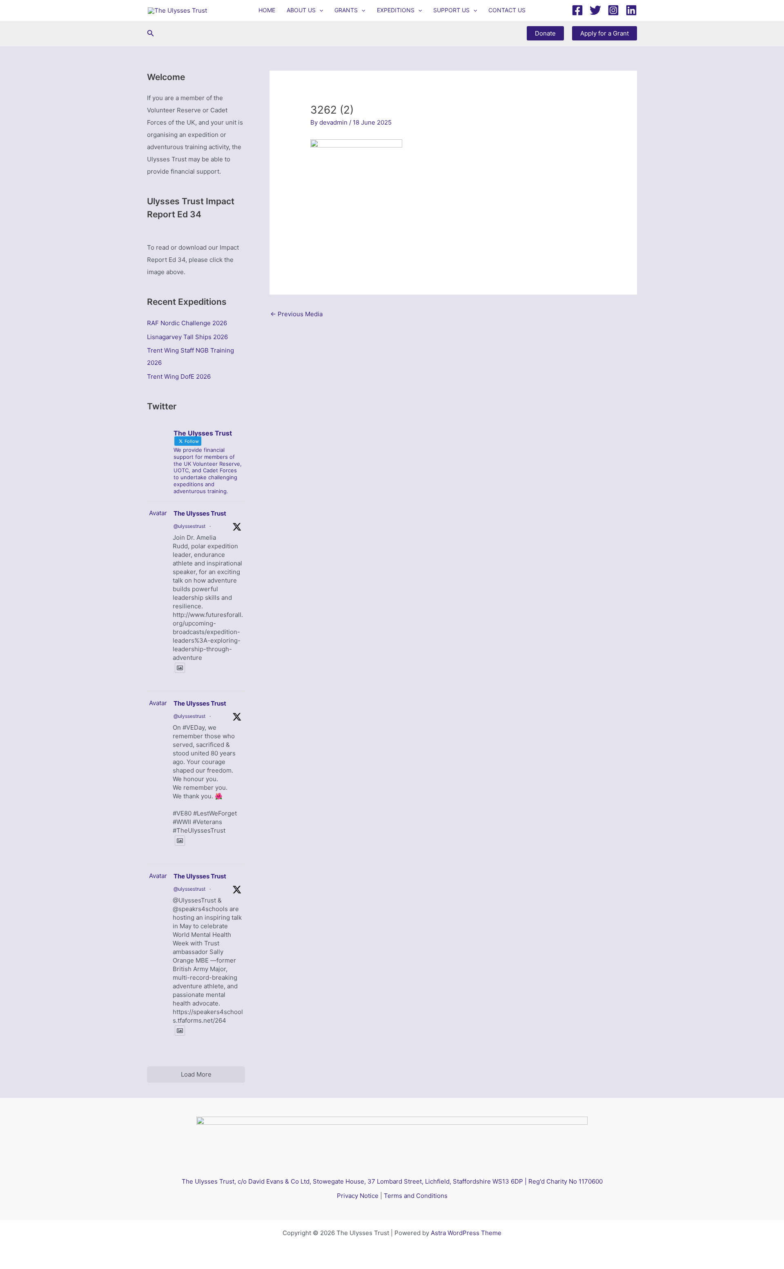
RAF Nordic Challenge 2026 (187, 323)
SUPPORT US (451, 10)
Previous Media (296, 314)
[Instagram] (613, 10)
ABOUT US (301, 10)
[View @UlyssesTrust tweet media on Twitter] (180, 668)
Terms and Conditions (416, 1196)
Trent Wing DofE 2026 (179, 376)
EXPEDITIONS (395, 10)
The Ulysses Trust (200, 513)
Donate (545, 33)
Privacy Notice (358, 1196)
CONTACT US (507, 10)
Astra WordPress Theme (466, 1233)
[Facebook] (577, 10)
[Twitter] (595, 10)
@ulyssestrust (189, 526)
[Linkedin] (631, 10)
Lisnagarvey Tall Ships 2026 (187, 337)
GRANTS (346, 10)
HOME (266, 10)
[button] (319, 10)
